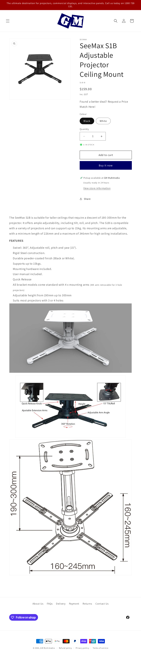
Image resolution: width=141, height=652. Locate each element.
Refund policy (65, 648)
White (103, 121)
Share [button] (87, 198)
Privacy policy (82, 648)
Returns (87, 603)
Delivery (61, 603)
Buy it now (106, 165)
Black (87, 121)
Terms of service (100, 648)
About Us (38, 603)
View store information (97, 188)
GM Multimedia (47, 648)
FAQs (50, 603)
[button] (8, 21)
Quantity (84, 129)
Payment (74, 603)
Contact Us (102, 603)
